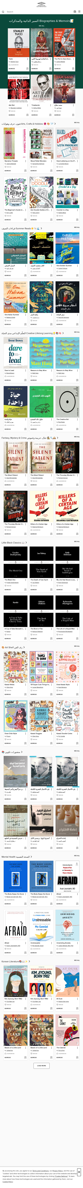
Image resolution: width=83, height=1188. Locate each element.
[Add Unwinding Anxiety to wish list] (77, 953)
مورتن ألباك (9, 422)
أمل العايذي (35, 841)
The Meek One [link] (10, 580)
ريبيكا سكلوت (37, 62)
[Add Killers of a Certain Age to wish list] (51, 534)
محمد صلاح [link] (58, 105)
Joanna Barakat (11, 164)
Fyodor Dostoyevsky (12, 582)
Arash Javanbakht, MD (65, 897)
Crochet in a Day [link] (63, 210)
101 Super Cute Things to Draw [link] (40, 685)
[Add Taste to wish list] (27, 68)
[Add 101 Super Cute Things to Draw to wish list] (51, 694)
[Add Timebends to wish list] (50, 115)
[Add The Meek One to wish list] (25, 589)
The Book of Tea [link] (37, 629)
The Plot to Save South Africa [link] (63, 59)
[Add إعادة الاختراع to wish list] (77, 848)
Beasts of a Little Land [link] (13, 1048)
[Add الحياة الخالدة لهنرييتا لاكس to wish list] (50, 68)
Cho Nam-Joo (36, 1001)
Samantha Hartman (38, 164)
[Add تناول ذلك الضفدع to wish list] (51, 429)
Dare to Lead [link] (9, 370)
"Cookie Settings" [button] (61, 1176)
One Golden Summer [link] (64, 266)
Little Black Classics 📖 (13, 542)
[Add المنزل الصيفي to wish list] (25, 275)
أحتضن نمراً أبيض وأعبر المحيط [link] (14, 789)
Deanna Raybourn (37, 527)
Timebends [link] (36, 105)
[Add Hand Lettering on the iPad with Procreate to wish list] (77, 170)
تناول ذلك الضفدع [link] (37, 419)
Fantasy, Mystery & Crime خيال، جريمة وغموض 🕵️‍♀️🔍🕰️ (29, 438)
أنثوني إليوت (62, 841)
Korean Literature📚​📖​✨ (15, 961)
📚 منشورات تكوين (11, 752)
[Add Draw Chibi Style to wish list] (25, 743)
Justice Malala (60, 62)
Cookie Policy (8, 1182)
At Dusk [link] (59, 999)
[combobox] (37, 11)
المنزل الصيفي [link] (10, 266)
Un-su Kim (61, 1050)
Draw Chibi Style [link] (11, 734)
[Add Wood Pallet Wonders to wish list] (51, 170)
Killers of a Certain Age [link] (39, 524)
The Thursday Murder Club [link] (66, 475)
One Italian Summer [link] (12, 315)
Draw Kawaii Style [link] (63, 685)
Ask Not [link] (12, 105)
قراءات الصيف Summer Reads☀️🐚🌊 (21, 228)
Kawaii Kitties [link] (9, 685)
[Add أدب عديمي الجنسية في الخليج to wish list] (25, 848)
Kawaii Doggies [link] (36, 734)
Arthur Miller (37, 108)
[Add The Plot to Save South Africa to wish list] (73, 68)
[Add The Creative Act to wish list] (77, 429)
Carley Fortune (62, 268)
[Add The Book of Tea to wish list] (51, 638)
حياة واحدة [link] (8, 419)
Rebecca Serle (10, 317)
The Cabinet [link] (61, 1048)
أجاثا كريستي (36, 268)
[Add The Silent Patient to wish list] (25, 485)
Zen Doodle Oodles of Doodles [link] (40, 210)
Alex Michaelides (11, 478)
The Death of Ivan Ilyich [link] (39, 580)
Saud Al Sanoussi (63, 317)
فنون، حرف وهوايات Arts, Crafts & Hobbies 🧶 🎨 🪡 (28, 124)
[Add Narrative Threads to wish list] (25, 170)
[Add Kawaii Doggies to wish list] (51, 743)
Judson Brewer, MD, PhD (65, 946)
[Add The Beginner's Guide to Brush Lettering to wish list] (25, 220)
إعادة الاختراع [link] (61, 838)
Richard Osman (63, 478)
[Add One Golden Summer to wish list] (77, 275)
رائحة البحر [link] (34, 315)
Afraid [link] (59, 894)
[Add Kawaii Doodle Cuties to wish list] (77, 743)
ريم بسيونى (35, 317)
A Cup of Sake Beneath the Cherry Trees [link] (14, 629)
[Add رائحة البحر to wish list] (51, 324)
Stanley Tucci (14, 62)
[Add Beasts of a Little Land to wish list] (25, 1057)
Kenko (8, 631)
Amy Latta (9, 213)
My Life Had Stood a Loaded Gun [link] (66, 580)
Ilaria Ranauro (62, 687)
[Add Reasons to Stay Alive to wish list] (51, 380)
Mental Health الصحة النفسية (16, 857)
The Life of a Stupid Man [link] (66, 629)
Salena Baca (62, 213)
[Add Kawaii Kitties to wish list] (25, 694)
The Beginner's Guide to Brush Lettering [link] (14, 210)
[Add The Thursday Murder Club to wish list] (77, 485)
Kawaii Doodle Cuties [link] (64, 734)
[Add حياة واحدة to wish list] (25, 429)
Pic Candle (61, 736)
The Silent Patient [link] (11, 475)
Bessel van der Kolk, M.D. (14, 897)
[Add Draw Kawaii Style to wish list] (77, 694)
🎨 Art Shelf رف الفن (12, 647)
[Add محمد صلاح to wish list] (73, 115)
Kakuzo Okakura (37, 631)
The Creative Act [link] (63, 419)
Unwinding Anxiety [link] (64, 943)
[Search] (3, 11)
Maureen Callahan (16, 108)
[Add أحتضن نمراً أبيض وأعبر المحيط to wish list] (25, 799)
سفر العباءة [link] (61, 315)
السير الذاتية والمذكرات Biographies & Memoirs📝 (41, 21)
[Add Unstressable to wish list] (51, 953)
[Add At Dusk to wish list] (77, 1008)
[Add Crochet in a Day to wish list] (77, 220)
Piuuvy (8, 736)
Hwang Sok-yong (63, 1001)
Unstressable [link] (35, 943)
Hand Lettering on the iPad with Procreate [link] (66, 161)
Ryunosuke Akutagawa (65, 631)
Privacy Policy (58, 1171)
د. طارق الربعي (10, 841)
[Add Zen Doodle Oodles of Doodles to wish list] (51, 220)
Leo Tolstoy (35, 582)
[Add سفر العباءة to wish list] (77, 324)
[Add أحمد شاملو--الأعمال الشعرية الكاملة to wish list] (51, 799)
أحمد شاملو (35, 792)
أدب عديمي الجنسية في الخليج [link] (14, 838)
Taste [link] (11, 59)
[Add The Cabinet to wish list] (77, 1057)
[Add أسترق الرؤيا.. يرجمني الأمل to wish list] (51, 848)
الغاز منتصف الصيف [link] (37, 266)
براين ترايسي (36, 422)
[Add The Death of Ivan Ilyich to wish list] (51, 589)
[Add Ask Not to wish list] (27, 115)
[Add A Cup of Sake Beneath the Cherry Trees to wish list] (25, 638)
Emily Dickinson (63, 582)
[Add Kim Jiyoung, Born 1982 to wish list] (25, 1008)
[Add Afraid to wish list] (77, 904)
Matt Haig (35, 373)
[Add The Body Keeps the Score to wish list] (25, 904)
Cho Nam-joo (10, 1001)
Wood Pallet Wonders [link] (38, 161)
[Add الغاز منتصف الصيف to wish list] (51, 275)
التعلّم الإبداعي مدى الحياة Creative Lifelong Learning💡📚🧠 (32, 333)
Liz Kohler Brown (63, 164)
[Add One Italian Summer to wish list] (25, 324)
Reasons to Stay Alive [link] (38, 370)
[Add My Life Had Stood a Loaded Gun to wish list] (77, 589)
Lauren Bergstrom (37, 687)
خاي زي (8, 792)
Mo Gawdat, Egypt (37, 946)
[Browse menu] (79, 11)
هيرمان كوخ (9, 268)
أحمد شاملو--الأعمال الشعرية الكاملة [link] (40, 789)
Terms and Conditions (40, 1171)
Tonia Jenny (35, 213)
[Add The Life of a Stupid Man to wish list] (77, 638)
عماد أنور (59, 108)
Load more (41, 1066)
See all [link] (41, 26)
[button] (27, 59)
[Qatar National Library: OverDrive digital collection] (41, 4)
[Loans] (75, 12)
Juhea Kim (9, 1050)
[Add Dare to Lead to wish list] (25, 380)
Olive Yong (9, 687)
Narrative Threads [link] (11, 161)
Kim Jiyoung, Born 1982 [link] (13, 999)
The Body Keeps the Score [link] (14, 894)
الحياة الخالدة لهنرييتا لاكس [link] (40, 59)
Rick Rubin (61, 422)
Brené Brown (10, 373)
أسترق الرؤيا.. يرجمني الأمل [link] (40, 838)
